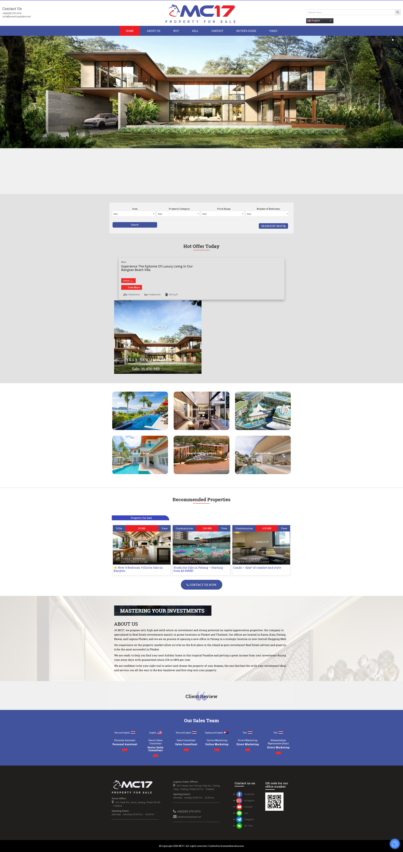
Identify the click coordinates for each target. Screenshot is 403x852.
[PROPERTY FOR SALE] (201, 13)
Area (134, 208)
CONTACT (217, 30)
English (315, 20)
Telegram (249, 819)
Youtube (248, 806)
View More (134, 287)
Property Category (179, 208)
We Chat (248, 825)
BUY (176, 30)
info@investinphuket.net (16, 16)
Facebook (249, 794)
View (164, 528)
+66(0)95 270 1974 (11, 13)
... (128, 280)
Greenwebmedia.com (232, 845)
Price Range (223, 208)
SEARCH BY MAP (272, 226)
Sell (195, 30)
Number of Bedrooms (268, 208)
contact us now (203, 585)
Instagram (249, 800)
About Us (153, 30)
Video (273, 30)
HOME (130, 30)
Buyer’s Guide (246, 30)
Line (246, 813)
